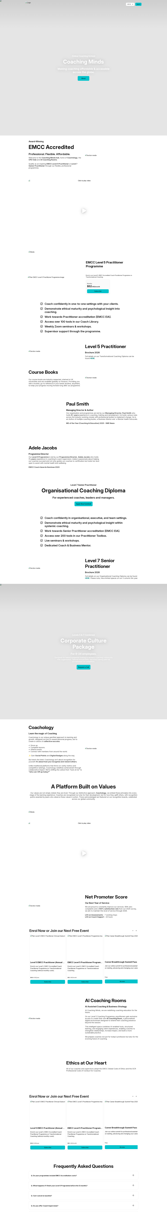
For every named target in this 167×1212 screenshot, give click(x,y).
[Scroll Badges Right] (136, 930)
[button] (83, 211)
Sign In (138, 4)
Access (122, 981)
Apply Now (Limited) (83, 504)
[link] (47, 959)
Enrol (83, 78)
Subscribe (97, 291)
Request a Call (83, 667)
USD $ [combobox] (129, 4)
